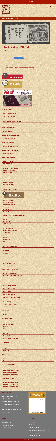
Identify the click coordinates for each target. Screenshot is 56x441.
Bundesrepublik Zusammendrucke (12, 275)
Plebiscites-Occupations (10, 230)
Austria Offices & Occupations (11, 297)
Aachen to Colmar (8, 161)
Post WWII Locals (8, 153)
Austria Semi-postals (9, 288)
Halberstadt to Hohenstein (10, 168)
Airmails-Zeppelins (8, 223)
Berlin (11, 67)
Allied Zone (6, 232)
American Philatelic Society (10, 396)
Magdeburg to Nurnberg (10, 172)
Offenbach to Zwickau (9, 175)
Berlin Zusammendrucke (10, 273)
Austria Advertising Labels (10, 338)
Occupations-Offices (9, 335)
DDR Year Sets (7, 211)
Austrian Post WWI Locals (10, 304)
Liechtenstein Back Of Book (10, 374)
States (5, 219)
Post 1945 (5, 333)
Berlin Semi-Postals (8, 266)
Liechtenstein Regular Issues (11, 370)
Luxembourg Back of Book (10, 386)
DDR (4, 241)
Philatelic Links (7, 422)
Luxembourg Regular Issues (10, 382)
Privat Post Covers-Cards (10, 246)
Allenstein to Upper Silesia (10, 146)
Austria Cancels (7, 291)
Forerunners (7, 368)
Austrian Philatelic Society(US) (11, 404)
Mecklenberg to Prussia (9, 187)
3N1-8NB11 (5, 256)
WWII (4, 328)
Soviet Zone (6, 239)
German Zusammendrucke (21, 67)
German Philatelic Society (10, 399)
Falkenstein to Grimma (9, 166)
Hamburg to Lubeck (8, 184)
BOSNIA (5, 314)
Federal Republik (7, 235)
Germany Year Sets (8, 200)
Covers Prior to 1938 (8, 324)
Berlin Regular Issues (9, 263)
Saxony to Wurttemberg (10, 189)
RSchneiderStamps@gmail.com (40, 430)
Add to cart (18, 58)
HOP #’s (5, 360)
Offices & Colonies (8, 228)
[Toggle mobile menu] (53, 6)
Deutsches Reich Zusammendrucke (12, 278)
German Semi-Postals (9, 116)
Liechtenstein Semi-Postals (10, 372)
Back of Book (7, 119)
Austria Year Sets (8, 202)
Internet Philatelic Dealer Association (12, 409)
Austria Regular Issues (9, 285)
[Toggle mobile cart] (50, 6)
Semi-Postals (6, 348)
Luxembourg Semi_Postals (10, 384)
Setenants (31, 67)
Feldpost (5, 326)
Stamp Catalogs (7, 427)
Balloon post (7, 331)
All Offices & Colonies (9, 138)
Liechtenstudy (7, 412)
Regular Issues (7, 346)
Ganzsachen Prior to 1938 (10, 322)
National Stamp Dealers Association (12, 407)
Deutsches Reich (7, 221)
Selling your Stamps (8, 425)
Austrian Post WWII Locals (10, 307)
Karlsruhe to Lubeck (9, 170)
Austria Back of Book (9, 294)
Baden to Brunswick (8, 182)
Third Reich (6, 226)
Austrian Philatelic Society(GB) (11, 401)
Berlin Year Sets (7, 209)
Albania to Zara (7, 131)
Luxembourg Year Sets (9, 207)
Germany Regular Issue (9, 113)
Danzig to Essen (7, 163)
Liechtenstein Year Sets (9, 204)
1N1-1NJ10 (5, 253)
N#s (4, 358)
